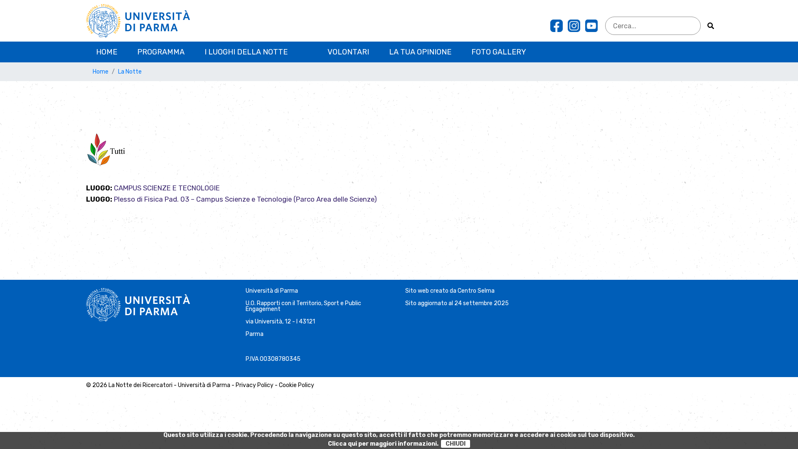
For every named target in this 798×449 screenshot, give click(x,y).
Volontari (348, 52)
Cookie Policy (296, 385)
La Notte (130, 71)
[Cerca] (710, 26)
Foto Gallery (498, 52)
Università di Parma (272, 290)
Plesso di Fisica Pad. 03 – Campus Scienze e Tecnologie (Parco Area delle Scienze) (245, 199)
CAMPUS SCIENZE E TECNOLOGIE (167, 188)
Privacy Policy (254, 385)
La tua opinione (420, 52)
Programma (161, 52)
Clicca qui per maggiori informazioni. (383, 443)
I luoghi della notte (246, 52)
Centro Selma (476, 290)
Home (106, 52)
